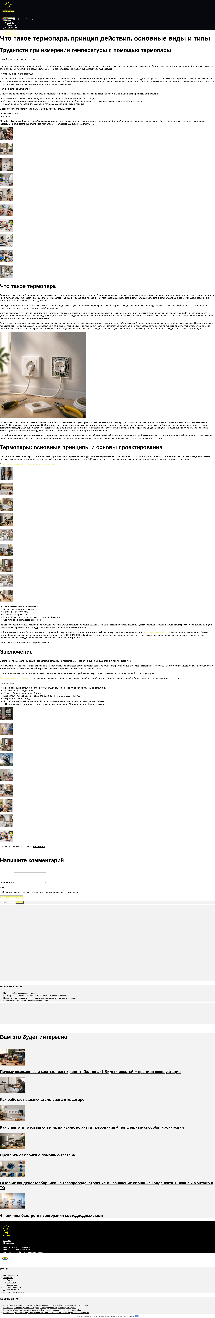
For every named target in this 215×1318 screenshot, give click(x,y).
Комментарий (7, 882)
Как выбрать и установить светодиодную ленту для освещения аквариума (35, 995)
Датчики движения (9, 32)
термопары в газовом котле (156, 632)
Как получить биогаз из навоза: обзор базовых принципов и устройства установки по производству (45, 1305)
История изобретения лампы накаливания (21, 993)
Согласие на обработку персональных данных (23, 1252)
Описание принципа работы (14, 678)
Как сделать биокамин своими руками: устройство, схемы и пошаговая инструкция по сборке (43, 1310)
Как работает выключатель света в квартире (42, 1099)
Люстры (10, 1280)
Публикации (8, 1243)
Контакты (7, 1240)
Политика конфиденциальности (16, 1247)
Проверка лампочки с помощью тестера (37, 1155)
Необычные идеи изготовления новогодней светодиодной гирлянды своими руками (39, 998)
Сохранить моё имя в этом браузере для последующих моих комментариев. (40, 892)
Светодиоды (12, 27)
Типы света (8, 1277)
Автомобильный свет (10, 30)
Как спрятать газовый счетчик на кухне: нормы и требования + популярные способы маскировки (92, 1127)
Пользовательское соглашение (16, 1249)
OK (137, 1316)
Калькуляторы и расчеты (14, 1292)
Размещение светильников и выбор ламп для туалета (26, 1000)
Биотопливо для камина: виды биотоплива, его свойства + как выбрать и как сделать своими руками (46, 1312)
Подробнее (131, 1316)
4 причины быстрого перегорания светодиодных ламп (51, 1215)
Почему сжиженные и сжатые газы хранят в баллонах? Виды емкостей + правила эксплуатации (90, 1071)
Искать (20, 902)
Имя (2, 887)
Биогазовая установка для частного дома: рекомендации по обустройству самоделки (39, 1307)
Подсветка (11, 25)
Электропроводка (10, 1275)
